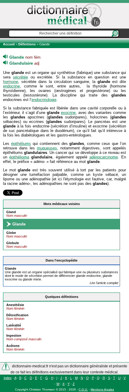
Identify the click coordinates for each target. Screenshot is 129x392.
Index (8, 378)
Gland (11, 212)
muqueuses (47, 148)
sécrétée (20, 77)
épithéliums (21, 143)
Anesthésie (15, 305)
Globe (11, 232)
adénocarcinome (103, 157)
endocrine (11, 86)
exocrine (68, 112)
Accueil (9, 44)
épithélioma (19, 157)
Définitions (27, 44)
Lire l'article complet (104, 283)
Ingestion (13, 335)
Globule (12, 243)
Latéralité (13, 325)
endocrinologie (44, 99)
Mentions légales (102, 389)
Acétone (13, 346)
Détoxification (17, 315)
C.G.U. (83, 389)
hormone (10, 81)
